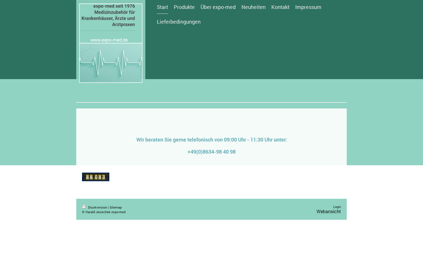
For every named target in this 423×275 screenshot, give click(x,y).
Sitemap (116, 207)
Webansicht (329, 211)
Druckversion (97, 207)
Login (337, 207)
